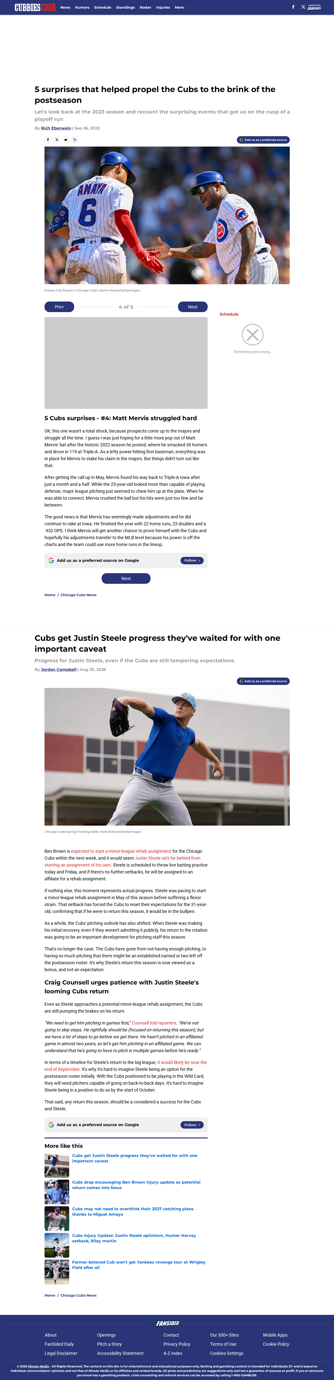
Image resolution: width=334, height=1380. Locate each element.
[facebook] (293, 7)
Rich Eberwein (56, 128)
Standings (125, 7)
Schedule (102, 7)
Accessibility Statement (120, 1353)
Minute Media (38, 1366)
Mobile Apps (275, 1335)
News (65, 7)
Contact (171, 1335)
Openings (106, 1335)
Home (50, 595)
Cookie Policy (276, 1344)
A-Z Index (172, 1353)
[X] (303, 7)
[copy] (74, 139)
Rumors (82, 7)
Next (193, 306)
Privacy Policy (176, 1344)
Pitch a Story (109, 1344)
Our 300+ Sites (224, 1335)
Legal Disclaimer (61, 1353)
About (51, 1335)
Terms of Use (223, 1344)
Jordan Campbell (59, 669)
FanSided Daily (59, 1344)
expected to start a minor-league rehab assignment (121, 851)
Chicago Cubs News (78, 595)
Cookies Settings (226, 1353)
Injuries (163, 7)
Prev (59, 306)
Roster (145, 7)
